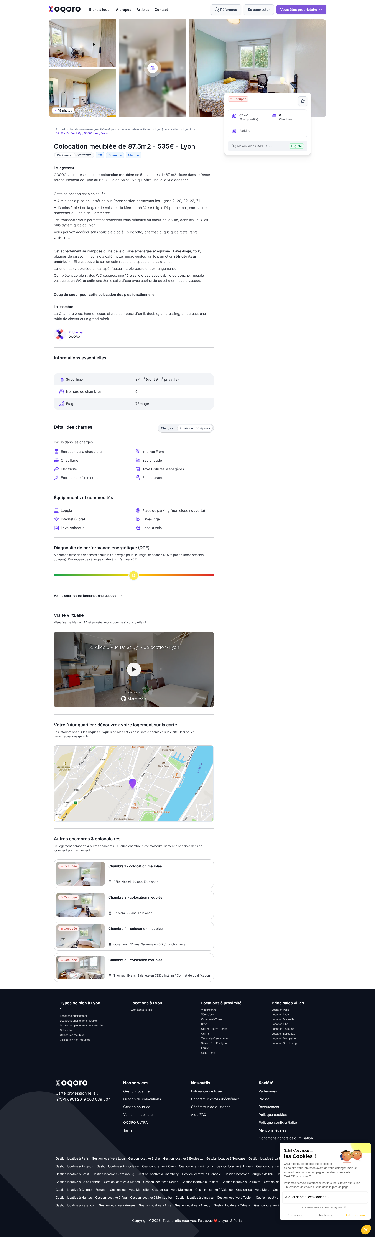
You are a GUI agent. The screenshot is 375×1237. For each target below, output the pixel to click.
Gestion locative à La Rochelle (269, 1158)
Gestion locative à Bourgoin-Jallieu (248, 1174)
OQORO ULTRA (135, 1122)
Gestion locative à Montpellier (151, 1197)
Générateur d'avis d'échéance (215, 1099)
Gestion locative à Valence (214, 1189)
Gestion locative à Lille (144, 1158)
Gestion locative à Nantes (74, 1197)
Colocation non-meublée (75, 1039)
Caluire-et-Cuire (211, 1019)
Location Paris (280, 1009)
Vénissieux (207, 1014)
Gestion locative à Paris (72, 1158)
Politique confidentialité (278, 1122)
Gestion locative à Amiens (117, 1205)
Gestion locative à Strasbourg (113, 1174)
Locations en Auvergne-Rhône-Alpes (93, 129)
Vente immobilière (138, 1114)
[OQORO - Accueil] (65, 9)
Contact (161, 9)
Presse (264, 1099)
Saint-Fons (208, 1052)
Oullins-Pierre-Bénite (214, 1028)
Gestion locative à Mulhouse (172, 1189)
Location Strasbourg (284, 1043)
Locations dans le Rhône (135, 129)
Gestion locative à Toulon (234, 1197)
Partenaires (268, 1091)
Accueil (60, 129)
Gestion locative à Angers (234, 1166)
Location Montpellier (284, 1038)
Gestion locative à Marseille (129, 1189)
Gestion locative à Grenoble (201, 1174)
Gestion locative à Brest (72, 1174)
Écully (205, 1047)
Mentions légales (272, 1130)
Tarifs (127, 1130)
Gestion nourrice (136, 1107)
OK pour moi (355, 1215)
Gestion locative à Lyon (108, 1158)
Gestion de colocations (142, 1099)
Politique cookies (273, 1114)
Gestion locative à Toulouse (225, 1158)
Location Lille (280, 1024)
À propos (123, 9)
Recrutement (269, 1107)
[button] (366, 1229)
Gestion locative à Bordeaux (183, 1158)
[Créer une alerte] (302, 101)
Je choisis (325, 1215)
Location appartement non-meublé (81, 1025)
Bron (204, 1024)
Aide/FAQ (198, 1114)
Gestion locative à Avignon (74, 1166)
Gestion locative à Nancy (192, 1205)
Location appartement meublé (78, 1020)
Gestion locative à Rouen (160, 1182)
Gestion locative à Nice (155, 1205)
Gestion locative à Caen (159, 1166)
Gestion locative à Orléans (232, 1205)
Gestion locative (136, 1091)
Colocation (66, 1030)
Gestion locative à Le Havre (241, 1182)
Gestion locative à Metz (253, 1189)
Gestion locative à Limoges (195, 1197)
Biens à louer (100, 9)
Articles (143, 9)
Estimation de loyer (206, 1091)
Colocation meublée (72, 1034)
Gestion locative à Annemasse (275, 1205)
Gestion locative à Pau (111, 1197)
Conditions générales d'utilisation (286, 1138)
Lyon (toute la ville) (166, 129)
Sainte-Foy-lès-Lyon (214, 1043)
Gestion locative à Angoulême (118, 1166)
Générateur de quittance (210, 1107)
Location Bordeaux (283, 1033)
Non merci (295, 1215)
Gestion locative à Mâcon (122, 1182)
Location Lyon (280, 1014)
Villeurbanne (209, 1009)
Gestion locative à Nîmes (273, 1166)
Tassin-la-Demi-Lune (214, 1038)
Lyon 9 (187, 129)
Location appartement (73, 1015)
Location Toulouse (283, 1028)
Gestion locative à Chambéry (158, 1174)
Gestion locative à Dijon (272, 1197)
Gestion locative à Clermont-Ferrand (81, 1189)
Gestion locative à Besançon (75, 1205)
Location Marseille (283, 1019)
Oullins (205, 1033)
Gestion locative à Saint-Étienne (78, 1182)
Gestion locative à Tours (196, 1166)
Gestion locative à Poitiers (200, 1182)
